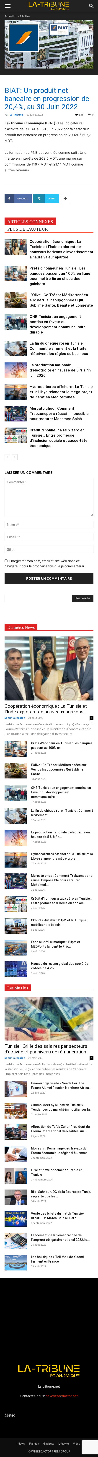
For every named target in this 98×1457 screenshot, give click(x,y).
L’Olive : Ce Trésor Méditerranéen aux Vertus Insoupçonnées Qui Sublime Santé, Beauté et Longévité (61, 300)
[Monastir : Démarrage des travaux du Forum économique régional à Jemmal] (16, 1154)
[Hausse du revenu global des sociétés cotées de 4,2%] (16, 969)
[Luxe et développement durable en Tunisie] (16, 1176)
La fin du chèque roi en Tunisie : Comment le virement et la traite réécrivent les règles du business (59, 348)
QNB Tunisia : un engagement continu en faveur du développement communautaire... (61, 792)
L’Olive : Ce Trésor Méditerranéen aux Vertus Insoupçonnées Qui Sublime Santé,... (59, 769)
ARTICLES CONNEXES (30, 221)
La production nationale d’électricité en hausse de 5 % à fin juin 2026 (60, 370)
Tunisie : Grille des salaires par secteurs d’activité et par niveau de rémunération (46, 1049)
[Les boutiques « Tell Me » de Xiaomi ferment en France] (16, 1262)
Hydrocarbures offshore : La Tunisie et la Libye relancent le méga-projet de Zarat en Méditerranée (61, 391)
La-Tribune (16, 114)
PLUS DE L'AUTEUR (27, 229)
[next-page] (15, 457)
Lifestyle (63, 1443)
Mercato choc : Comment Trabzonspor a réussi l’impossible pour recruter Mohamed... (61, 880)
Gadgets (48, 1443)
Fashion (34, 1443)
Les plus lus (17, 988)
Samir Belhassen (15, 717)
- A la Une (24, 16)
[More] (65, 198)
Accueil (9, 16)
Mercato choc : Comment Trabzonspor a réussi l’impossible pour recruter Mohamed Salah (59, 413)
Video (76, 1443)
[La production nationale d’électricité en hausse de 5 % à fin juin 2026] (16, 370)
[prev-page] (7, 457)
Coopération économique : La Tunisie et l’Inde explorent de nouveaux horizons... (46, 708)
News (21, 1443)
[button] (7, 6)
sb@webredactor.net (62, 1396)
